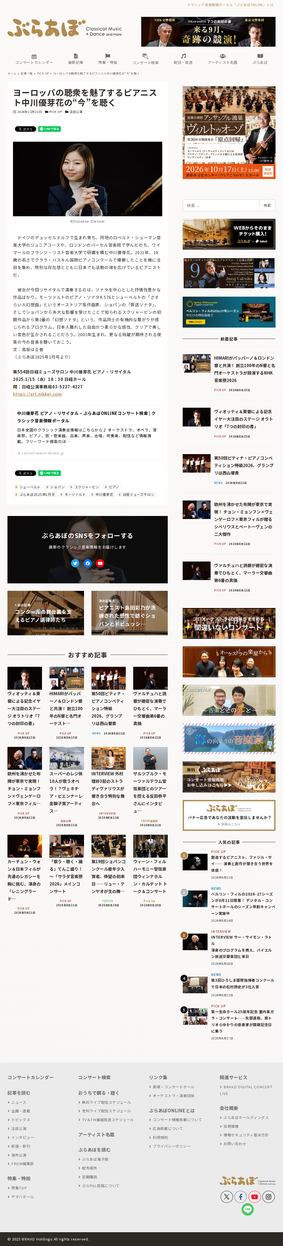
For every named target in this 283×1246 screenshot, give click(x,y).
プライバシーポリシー (172, 1146)
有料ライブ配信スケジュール (106, 1110)
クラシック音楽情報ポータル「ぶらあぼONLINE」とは (230, 4)
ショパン (57, 486)
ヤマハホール (22, 1196)
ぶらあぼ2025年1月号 (37, 494)
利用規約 (160, 1137)
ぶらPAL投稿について (101, 1185)
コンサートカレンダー (30, 1077)
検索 (267, 205)
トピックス (20, 1119)
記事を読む (19, 1092)
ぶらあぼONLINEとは (172, 1110)
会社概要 (229, 1108)
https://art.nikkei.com (37, 394)
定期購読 (89, 1176)
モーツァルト (75, 494)
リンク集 (158, 1077)
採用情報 (231, 1126)
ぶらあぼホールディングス (246, 1117)
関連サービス (234, 1077)
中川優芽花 (104, 494)
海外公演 (19, 1155)
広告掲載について (168, 1128)
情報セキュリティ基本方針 (246, 1134)
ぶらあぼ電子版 (95, 1159)
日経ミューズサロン (138, 494)
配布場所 (89, 1168)
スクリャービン (86, 486)
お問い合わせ (235, 1143)
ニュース (18, 1102)
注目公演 (75, 111)
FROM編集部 (22, 1163)
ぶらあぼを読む (94, 1149)
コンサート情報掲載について (177, 1119)
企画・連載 (20, 1110)
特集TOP (19, 1187)
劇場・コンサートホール (174, 1086)
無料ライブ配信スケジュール (106, 1102)
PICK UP (55, 111)
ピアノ (113, 486)
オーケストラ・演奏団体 (174, 1095)
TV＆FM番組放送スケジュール (108, 1119)
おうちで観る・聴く (99, 1092)
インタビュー (22, 1137)
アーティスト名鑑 (96, 1134)
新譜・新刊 (20, 1146)
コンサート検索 (94, 1077)
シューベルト (30, 486)
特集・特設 (19, 1178)
